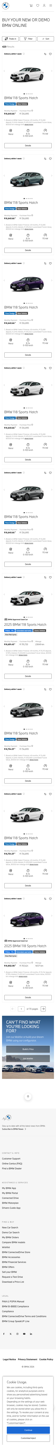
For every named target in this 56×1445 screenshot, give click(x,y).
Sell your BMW (9, 1271)
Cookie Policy (46, 1359)
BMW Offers (8, 1267)
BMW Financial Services (14, 1262)
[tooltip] (45, 54)
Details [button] (28, 145)
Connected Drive (10, 1197)
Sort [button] (47, 38)
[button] (23, 53)
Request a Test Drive (12, 1276)
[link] (31, 5)
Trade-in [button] (12, 38)
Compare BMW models (13, 1242)
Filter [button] (30, 38)
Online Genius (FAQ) (12, 1163)
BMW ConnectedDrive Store (16, 1252)
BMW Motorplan (10, 1202)
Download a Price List (13, 1281)
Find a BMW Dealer (12, 1168)
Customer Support (11, 1158)
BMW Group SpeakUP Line (15, 1321)
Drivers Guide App (11, 1207)
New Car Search (10, 1227)
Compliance (8, 1311)
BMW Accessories (11, 1257)
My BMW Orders (10, 1237)
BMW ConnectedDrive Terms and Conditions (24, 1316)
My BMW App (9, 1188)
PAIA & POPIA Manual (13, 1301)
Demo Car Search (10, 1232)
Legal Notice (9, 1359)
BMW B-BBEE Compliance (15, 1306)
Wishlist (6, 1247)
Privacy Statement (27, 1359)
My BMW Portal (10, 1193)
